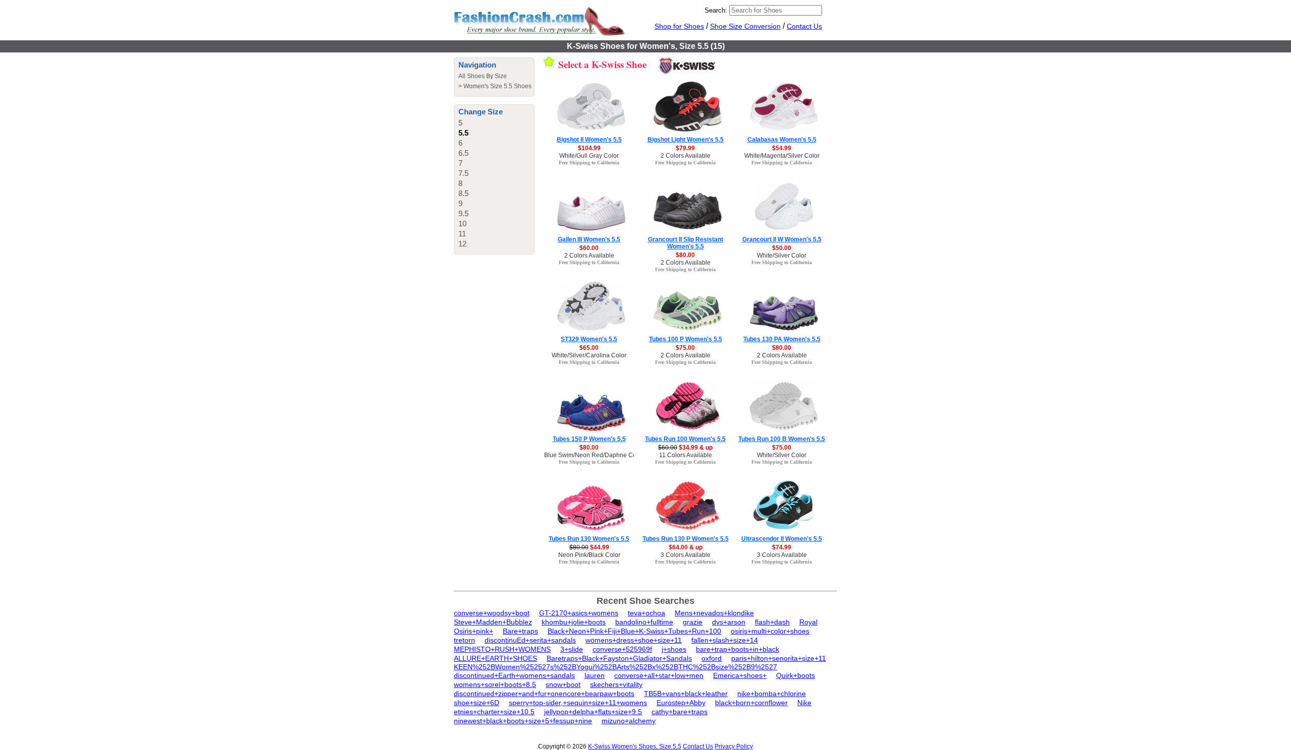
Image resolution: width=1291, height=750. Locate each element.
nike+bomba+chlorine (771, 694)
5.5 (463, 133)
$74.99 (781, 547)
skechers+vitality (616, 684)
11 (462, 233)
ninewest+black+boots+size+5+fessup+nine (523, 721)
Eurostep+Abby (681, 703)
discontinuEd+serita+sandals (530, 640)
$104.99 (589, 148)
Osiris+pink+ (473, 631)
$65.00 (589, 347)
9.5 (463, 213)
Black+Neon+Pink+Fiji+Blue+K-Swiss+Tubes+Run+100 (634, 631)
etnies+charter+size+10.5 (494, 712)
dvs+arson (728, 622)
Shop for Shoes (679, 26)
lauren (594, 675)
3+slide (571, 649)
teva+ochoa (646, 613)
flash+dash (772, 622)
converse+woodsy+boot (492, 613)
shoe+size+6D (476, 703)
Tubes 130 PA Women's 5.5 (781, 339)
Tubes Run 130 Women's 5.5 (589, 538)
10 (462, 223)
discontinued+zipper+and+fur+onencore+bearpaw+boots (544, 694)
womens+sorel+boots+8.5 (495, 684)
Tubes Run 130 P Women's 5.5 (685, 538)
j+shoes (674, 649)
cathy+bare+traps (680, 712)
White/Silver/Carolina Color (589, 355)
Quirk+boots (795, 675)
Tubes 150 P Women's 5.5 (589, 439)
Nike (804, 703)
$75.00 (685, 347)
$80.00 (685, 255)
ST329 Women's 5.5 (589, 339)
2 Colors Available (686, 155)
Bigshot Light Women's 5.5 (686, 139)
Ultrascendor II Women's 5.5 (781, 538)
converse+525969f (622, 649)
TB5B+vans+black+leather (686, 694)
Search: (716, 10)
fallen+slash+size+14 (724, 640)
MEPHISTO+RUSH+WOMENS (502, 649)
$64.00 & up (685, 547)
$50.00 (781, 248)
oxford (711, 658)
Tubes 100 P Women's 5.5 (685, 339)
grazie (692, 622)
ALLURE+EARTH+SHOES (495, 658)
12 (462, 243)
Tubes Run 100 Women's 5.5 (685, 439)
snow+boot (563, 684)
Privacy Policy (734, 746)
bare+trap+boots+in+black (737, 649)
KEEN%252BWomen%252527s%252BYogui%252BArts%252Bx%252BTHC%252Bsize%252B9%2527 (615, 667)
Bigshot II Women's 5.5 (589, 139)
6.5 (463, 153)
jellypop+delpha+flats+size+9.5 (593, 712)
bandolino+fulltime (644, 622)
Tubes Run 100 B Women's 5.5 (781, 439)
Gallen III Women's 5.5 (589, 239)
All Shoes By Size (482, 76)
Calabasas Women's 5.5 (781, 139)
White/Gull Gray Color (589, 155)
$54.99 (781, 148)
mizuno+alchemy (629, 721)
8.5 (463, 193)
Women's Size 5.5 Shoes (497, 86)
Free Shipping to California (589, 162)
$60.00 (589, 248)
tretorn (464, 640)
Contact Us (804, 26)
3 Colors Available (686, 554)
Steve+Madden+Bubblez (493, 622)
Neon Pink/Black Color (589, 554)
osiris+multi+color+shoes (770, 631)
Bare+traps (520, 631)
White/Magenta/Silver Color (781, 155)
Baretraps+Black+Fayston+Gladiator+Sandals (619, 658)
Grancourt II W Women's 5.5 (781, 239)
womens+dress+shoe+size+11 (633, 640)
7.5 (463, 173)
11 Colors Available (685, 455)
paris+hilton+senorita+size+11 (778, 658)
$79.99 (685, 148)
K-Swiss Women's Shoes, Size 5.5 (634, 746)
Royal (808, 622)
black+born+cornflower (751, 703)
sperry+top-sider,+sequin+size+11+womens (578, 703)
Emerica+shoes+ (740, 675)
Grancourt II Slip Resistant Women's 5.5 (685, 243)
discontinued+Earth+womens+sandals (514, 675)
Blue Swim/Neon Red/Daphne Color (593, 455)
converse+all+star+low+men (658, 675)
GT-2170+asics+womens (578, 613)
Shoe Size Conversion (745, 26)
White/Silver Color (781, 255)
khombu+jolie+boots (574, 622)
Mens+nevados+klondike (714, 613)
